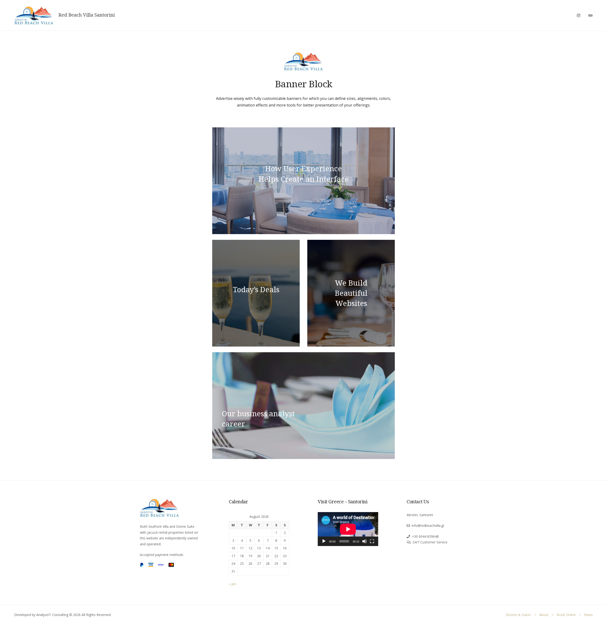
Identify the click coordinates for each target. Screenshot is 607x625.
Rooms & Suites (518, 614)
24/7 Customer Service (430, 542)
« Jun (232, 584)
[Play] (324, 541)
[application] (348, 529)
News (588, 614)
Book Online (566, 614)
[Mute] (364, 541)
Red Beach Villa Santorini (86, 15)
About (543, 614)
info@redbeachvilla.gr (428, 525)
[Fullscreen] (372, 541)
